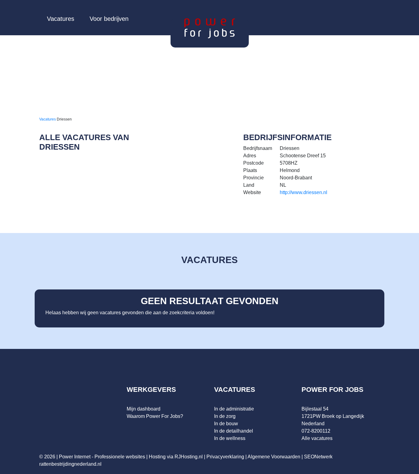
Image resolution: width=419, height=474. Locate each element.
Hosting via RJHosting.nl (176, 456)
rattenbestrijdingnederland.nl (70, 464)
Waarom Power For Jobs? (155, 416)
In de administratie (234, 408)
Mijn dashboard (143, 408)
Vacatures (60, 18)
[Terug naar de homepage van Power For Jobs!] (209, 28)
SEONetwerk (318, 456)
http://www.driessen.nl (303, 192)
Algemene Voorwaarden (274, 456)
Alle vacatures (317, 438)
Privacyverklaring (225, 456)
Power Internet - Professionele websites (102, 456)
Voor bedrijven (109, 18)
